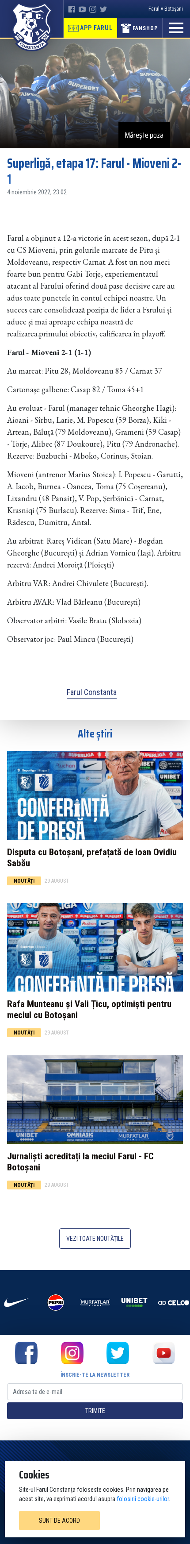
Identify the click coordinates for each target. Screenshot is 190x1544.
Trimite (95, 1410)
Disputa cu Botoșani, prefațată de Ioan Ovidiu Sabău (92, 857)
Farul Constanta (92, 692)
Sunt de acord (59, 1520)
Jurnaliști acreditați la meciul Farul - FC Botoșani (80, 1162)
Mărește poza (144, 135)
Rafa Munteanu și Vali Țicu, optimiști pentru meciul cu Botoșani (89, 1009)
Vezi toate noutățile (95, 1238)
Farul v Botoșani (165, 9)
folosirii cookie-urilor (143, 1498)
